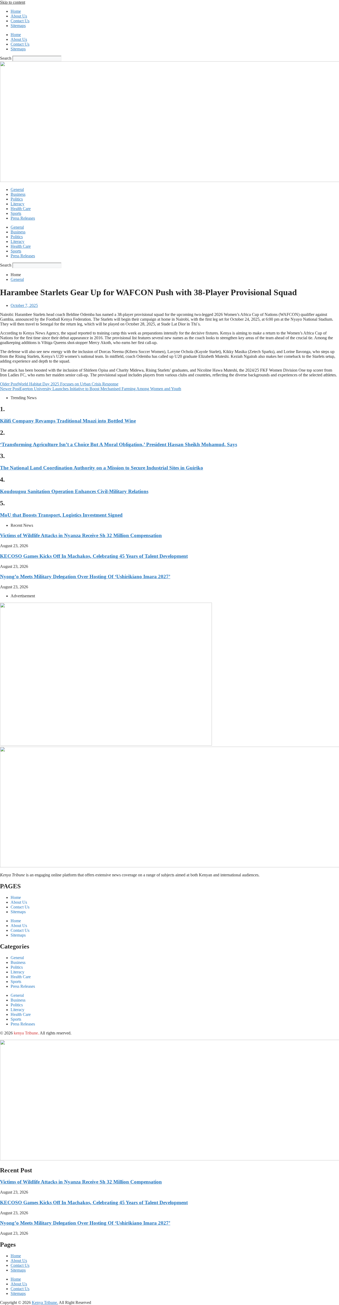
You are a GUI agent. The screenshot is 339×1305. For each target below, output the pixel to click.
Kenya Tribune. (45, 1302)
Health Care (21, 208)
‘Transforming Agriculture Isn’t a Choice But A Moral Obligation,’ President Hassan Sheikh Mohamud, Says (118, 444)
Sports (16, 213)
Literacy (17, 204)
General (17, 189)
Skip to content (12, 2)
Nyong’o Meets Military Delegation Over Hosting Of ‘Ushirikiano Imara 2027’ (85, 576)
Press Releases (23, 218)
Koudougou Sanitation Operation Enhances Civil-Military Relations (74, 491)
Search (5, 58)
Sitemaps (18, 25)
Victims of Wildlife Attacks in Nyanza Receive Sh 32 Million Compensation (81, 535)
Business (18, 194)
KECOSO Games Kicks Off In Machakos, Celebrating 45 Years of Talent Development (94, 556)
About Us (19, 16)
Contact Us (20, 21)
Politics (17, 199)
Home (16, 11)
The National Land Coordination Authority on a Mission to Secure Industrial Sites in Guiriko (101, 468)
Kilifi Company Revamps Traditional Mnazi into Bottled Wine (68, 421)
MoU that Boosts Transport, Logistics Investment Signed (61, 515)
